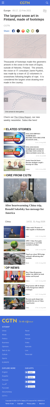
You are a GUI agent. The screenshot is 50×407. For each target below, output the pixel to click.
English (5, 372)
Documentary (7, 392)
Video (27, 342)
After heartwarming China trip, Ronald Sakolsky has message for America (24, 209)
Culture (4, 354)
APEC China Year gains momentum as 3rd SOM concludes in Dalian (34, 243)
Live (26, 350)
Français (5, 380)
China (4, 331)
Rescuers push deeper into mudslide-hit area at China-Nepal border (35, 301)
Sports (4, 358)
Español (5, 376)
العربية (4, 384)
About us (42, 403)
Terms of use (9, 403)
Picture (27, 339)
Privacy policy (31, 403)
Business (5, 342)
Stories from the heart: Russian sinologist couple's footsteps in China (34, 162)
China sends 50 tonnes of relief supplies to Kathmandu (35, 228)
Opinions (5, 346)
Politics (4, 339)
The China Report (22, 117)
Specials (28, 346)
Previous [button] (6, 100)
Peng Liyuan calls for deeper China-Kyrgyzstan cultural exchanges (35, 288)
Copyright (20, 403)
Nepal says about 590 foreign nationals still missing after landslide (35, 256)
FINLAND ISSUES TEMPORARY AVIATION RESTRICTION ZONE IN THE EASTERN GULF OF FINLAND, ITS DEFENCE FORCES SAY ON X (35, 150)
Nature (27, 335)
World (4, 335)
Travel (27, 331)
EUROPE (5, 362)
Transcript (28, 354)
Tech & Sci (6, 350)
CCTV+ (5, 396)
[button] (5, 169)
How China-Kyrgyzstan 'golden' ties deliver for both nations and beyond (35, 274)
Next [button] (44, 100)
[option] (25, 100)
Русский (5, 388)
